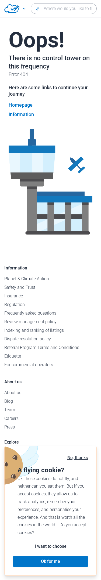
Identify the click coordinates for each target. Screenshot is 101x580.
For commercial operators (28, 364)
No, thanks (77, 457)
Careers (11, 418)
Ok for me (50, 561)
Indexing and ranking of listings (34, 330)
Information (21, 114)
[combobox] (64, 8)
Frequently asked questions (30, 313)
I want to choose (51, 546)
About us (12, 392)
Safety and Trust (19, 287)
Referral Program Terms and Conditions (41, 347)
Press (9, 427)
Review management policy (30, 321)
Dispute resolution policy (27, 338)
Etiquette (12, 356)
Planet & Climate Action (26, 278)
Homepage (21, 105)
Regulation (14, 304)
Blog (8, 401)
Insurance (13, 295)
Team (9, 409)
